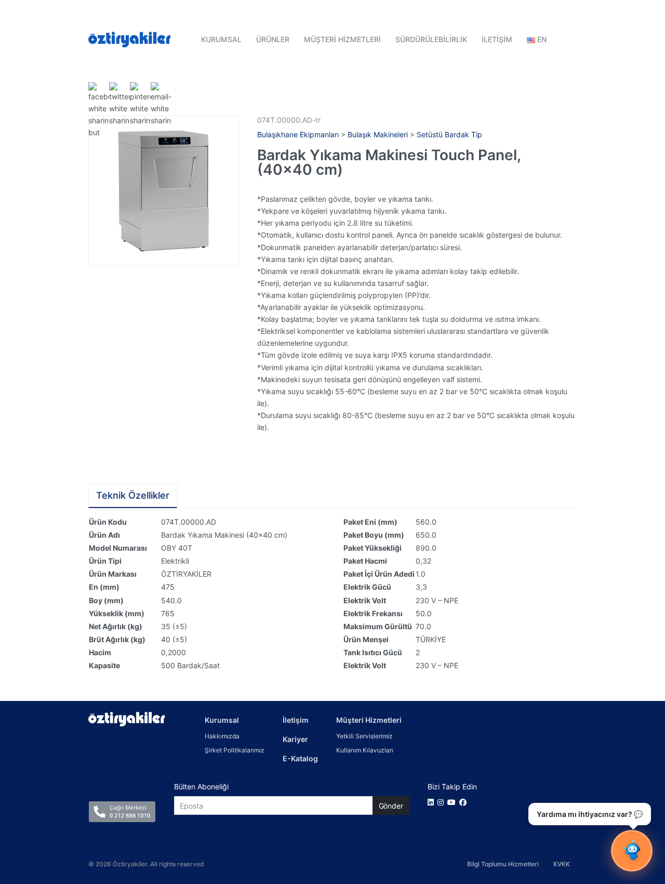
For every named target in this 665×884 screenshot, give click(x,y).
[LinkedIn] (432, 802)
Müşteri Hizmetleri (369, 720)
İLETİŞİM (497, 39)
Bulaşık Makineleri (378, 134)
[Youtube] (453, 802)
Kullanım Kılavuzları (364, 750)
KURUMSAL (221, 39)
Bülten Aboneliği (201, 786)
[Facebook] (464, 802)
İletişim (296, 720)
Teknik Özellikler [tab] (132, 495)
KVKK (561, 864)
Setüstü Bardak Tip (449, 134)
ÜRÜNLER (272, 39)
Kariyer (295, 739)
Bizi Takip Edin (452, 786)
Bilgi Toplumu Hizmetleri (503, 864)
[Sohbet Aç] (632, 851)
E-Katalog (300, 758)
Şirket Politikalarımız (234, 750)
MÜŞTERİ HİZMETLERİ (342, 39)
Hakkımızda (222, 736)
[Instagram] (442, 802)
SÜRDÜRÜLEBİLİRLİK (431, 39)
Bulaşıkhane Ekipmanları (298, 134)
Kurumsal (222, 720)
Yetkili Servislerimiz (364, 736)
